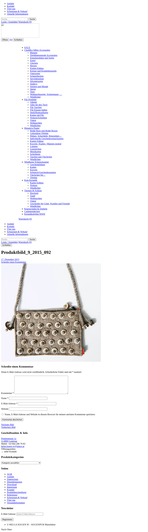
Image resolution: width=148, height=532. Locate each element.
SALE (27, 47)
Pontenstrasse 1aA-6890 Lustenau (9, 439)
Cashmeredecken (32, 211)
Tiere (32, 91)
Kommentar (7, 393)
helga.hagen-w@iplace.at (12, 446)
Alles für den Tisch (38, 105)
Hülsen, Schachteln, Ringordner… (46, 136)
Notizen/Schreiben (38, 118)
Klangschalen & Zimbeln (35, 209)
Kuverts (33, 170)
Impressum (12, 487)
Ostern (33, 120)
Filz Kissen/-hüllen (38, 110)
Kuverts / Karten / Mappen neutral (45, 144)
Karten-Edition (37, 68)
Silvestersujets (36, 81)
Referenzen (12, 495)
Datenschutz (12, 479)
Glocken (34, 63)
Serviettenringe (37, 78)
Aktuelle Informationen (17, 14)
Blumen (33, 52)
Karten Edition (37, 141)
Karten (33, 167)
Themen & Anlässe (33, 190)
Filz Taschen (36, 107)
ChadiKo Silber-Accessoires (37, 50)
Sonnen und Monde (39, 86)
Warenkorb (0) (25, 22)
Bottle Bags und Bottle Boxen (44, 131)
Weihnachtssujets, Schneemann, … (46, 94)
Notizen (33, 185)
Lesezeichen (35, 149)
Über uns (11, 9)
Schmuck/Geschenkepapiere (43, 172)
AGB (9, 474)
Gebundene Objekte (39, 133)
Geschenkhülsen (37, 164)
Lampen (34, 146)
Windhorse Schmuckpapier (36, 162)
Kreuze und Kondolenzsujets (43, 71)
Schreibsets (35, 154)
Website (4, 409)
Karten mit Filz (37, 115)
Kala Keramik (30, 180)
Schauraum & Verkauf (17, 11)
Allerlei (33, 102)
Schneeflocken (37, 76)
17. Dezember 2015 (10, 259)
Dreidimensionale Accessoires (43, 55)
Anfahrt (10, 3)
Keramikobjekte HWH (34, 214)
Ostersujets (35, 73)
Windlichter (35, 97)
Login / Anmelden (9, 22)
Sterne (33, 89)
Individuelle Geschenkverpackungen (46, 138)
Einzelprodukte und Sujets (42, 58)
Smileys (33, 84)
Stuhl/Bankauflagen (39, 112)
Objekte (33, 177)
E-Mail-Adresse (9, 403)
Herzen (33, 65)
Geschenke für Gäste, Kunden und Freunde (50, 203)
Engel (32, 60)
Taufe (32, 196)
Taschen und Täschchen (41, 157)
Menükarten (35, 151)
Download (12, 484)
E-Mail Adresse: (8, 514)
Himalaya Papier (31, 128)
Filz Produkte (30, 99)
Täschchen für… (37, 175)
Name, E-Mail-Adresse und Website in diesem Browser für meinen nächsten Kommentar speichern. (50, 414)
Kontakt (10, 6)
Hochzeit (34, 193)
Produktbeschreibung (16, 492)
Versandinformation (16, 502)
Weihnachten (36, 123)
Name (4, 398)
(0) (11, 39)
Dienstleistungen (14, 482)
